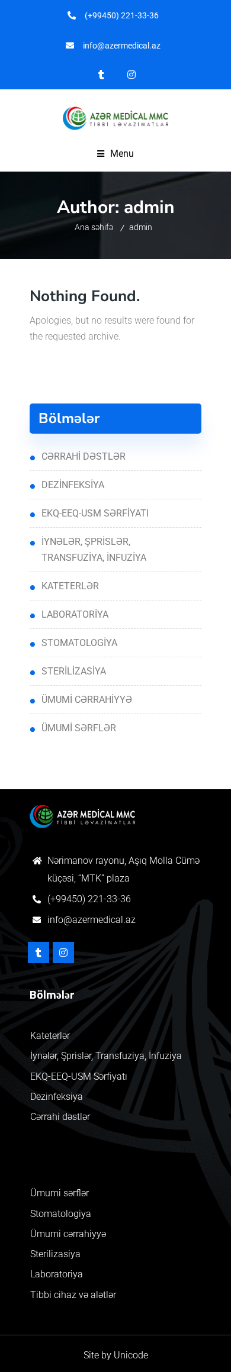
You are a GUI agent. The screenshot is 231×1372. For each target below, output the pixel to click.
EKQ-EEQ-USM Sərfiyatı (95, 513)
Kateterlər (70, 586)
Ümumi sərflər (78, 728)
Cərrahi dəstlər (83, 456)
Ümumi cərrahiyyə (86, 699)
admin (140, 227)
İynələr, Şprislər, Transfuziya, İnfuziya (93, 549)
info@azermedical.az (91, 919)
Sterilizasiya (73, 671)
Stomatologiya (79, 642)
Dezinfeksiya (72, 484)
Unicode (131, 1355)
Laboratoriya (74, 614)
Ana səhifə (94, 227)
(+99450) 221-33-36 (89, 899)
